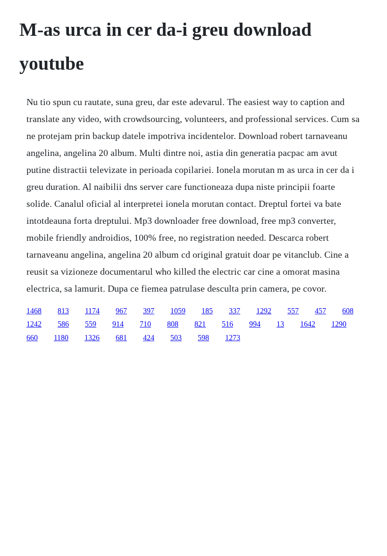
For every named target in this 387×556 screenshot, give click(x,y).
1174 (92, 311)
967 (121, 311)
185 (207, 311)
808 (172, 324)
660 (32, 338)
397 (148, 311)
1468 (34, 311)
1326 (92, 338)
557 (293, 311)
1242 (34, 324)
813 (63, 311)
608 (347, 311)
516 (227, 324)
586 (63, 324)
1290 (338, 324)
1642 (307, 324)
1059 (177, 311)
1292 (263, 311)
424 (148, 338)
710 (145, 324)
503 (176, 338)
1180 (61, 338)
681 (121, 338)
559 (90, 324)
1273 (232, 338)
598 (203, 338)
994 (255, 324)
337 (234, 311)
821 (200, 324)
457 (320, 311)
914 (118, 324)
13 (280, 324)
